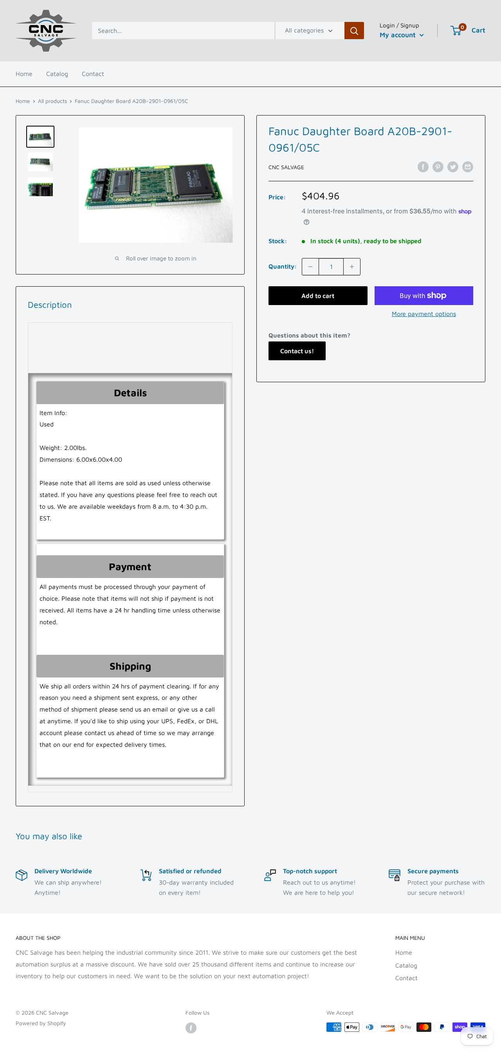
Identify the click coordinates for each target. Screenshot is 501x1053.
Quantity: (283, 266)
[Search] (354, 30)
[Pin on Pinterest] (438, 166)
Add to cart (317, 295)
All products (52, 101)
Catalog (57, 73)
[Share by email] (467, 166)
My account (399, 35)
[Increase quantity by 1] (352, 266)
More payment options (424, 313)
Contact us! (297, 350)
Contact (93, 73)
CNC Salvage (286, 167)
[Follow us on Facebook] (191, 1028)
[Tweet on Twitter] (452, 166)
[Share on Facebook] (423, 166)
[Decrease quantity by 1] (310, 266)
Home (24, 73)
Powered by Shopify (41, 1023)
